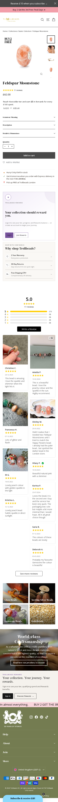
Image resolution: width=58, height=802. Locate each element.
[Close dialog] (54, 372)
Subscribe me (42, 426)
